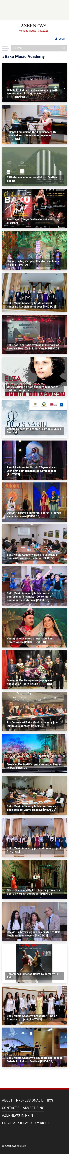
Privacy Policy (15, 1123)
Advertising (33, 1108)
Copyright (40, 1123)
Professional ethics (34, 1100)
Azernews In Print (18, 1115)
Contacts (10, 1108)
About (7, 1100)
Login (61, 38)
